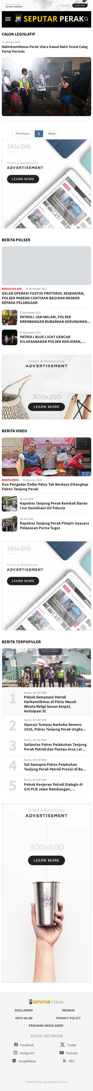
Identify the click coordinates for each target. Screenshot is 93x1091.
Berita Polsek (12, 289)
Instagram (26, 1053)
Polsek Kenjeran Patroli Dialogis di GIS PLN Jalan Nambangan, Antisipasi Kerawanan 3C (53, 787)
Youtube (71, 1053)
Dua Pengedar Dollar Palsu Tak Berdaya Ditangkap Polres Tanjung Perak (45, 487)
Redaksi (68, 1010)
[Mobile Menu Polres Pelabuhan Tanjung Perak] (8, 18)
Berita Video (10, 480)
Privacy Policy (68, 1018)
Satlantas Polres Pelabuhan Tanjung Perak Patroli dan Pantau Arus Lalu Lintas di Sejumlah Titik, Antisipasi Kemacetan (55, 747)
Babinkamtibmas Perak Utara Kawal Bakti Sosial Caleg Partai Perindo (45, 49)
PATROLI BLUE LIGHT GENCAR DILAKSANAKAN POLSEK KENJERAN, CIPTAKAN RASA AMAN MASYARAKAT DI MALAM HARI (53, 339)
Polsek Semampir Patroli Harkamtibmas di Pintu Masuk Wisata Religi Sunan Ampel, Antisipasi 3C (50, 704)
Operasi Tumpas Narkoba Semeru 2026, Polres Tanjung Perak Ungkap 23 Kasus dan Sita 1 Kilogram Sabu (54, 727)
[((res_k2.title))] (46, 456)
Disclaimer (24, 1010)
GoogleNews (27, 1061)
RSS (71, 1061)
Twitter (71, 1045)
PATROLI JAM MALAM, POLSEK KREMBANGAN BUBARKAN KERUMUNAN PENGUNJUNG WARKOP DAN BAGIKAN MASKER (53, 319)
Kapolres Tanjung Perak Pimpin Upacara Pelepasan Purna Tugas (54, 525)
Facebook (27, 1045)
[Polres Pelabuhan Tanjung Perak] (48, 18)
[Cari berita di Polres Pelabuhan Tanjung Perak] (86, 18)
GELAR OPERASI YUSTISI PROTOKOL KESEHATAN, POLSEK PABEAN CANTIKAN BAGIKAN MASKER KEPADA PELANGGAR (43, 298)
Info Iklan (24, 1018)
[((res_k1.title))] (46, 265)
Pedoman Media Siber (46, 1025)
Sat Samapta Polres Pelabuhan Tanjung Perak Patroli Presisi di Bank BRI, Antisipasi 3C (55, 767)
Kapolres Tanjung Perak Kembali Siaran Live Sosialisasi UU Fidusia (54, 506)
